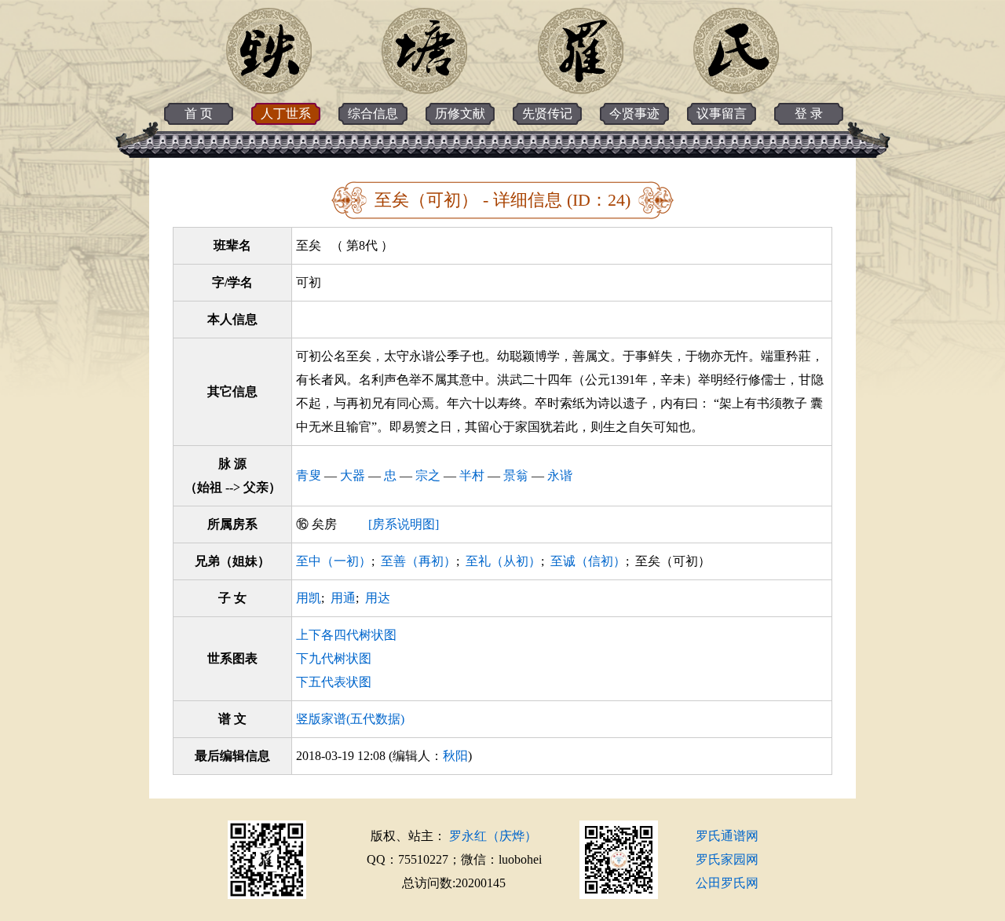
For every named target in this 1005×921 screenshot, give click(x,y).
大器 (352, 475)
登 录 (809, 113)
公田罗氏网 (727, 883)
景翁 (515, 475)
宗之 (427, 475)
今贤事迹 (634, 113)
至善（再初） (418, 561)
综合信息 (373, 113)
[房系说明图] (403, 524)
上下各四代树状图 (346, 634)
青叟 (308, 475)
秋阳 (455, 755)
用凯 (308, 598)
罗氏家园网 (727, 859)
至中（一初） (333, 561)
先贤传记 (547, 113)
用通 (343, 598)
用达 (377, 598)
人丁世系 (286, 113)
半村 (471, 475)
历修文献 (460, 113)
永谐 (559, 475)
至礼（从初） (503, 561)
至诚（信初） (588, 561)
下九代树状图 (333, 658)
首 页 (199, 113)
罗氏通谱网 (727, 835)
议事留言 (721, 113)
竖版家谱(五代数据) (350, 718)
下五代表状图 (333, 682)
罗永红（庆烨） (493, 835)
